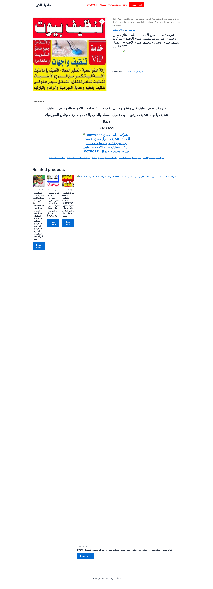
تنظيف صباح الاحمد (57, 157)
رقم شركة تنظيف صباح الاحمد (104, 157)
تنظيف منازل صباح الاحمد (130, 157)
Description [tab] (38, 101)
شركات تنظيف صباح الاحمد (78, 157)
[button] (136, 4)
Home (115, 19)
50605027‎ (101, 5)
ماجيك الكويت (42, 5)
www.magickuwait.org (117, 5)
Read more (38, 246)
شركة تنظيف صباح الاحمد (153, 157)
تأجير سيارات (131, 30)
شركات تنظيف (173, 19)
